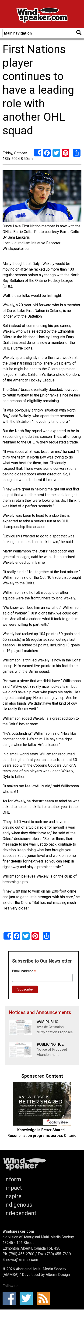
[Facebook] (47, 152)
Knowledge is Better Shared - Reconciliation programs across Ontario (42, 1133)
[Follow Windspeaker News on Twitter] (28, 1298)
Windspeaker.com (18, 1231)
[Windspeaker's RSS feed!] (45, 1298)
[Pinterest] (65, 152)
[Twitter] (56, 152)
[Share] (37, 152)
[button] (42, 196)
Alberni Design (58, 1274)
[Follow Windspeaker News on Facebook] (11, 1298)
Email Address (24, 971)
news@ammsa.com (22, 1259)
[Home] (42, 16)
